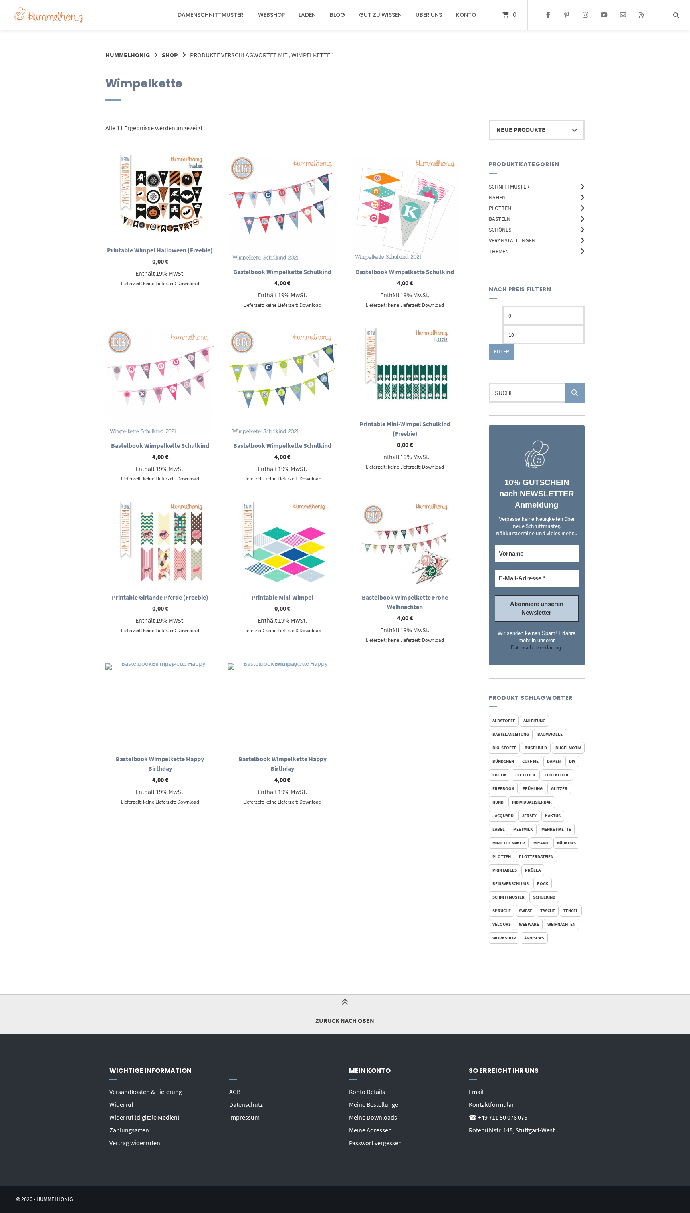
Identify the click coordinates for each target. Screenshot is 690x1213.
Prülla (533, 870)
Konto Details (367, 1092)
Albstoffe (503, 720)
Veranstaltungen (512, 240)
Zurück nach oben (344, 1020)
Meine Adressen (370, 1130)
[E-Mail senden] (622, 15)
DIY (572, 761)
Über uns (429, 15)
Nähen (497, 197)
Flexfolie (525, 775)
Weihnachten (561, 924)
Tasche (547, 910)
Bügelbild (536, 747)
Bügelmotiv (568, 747)
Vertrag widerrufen (134, 1143)
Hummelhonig (127, 55)
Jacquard (503, 815)
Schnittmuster (509, 186)
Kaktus (553, 815)
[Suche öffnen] (676, 15)
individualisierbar (532, 802)
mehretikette (556, 829)
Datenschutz (246, 1104)
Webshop (271, 15)
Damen (554, 761)
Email (476, 1092)
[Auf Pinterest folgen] (566, 15)
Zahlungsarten (129, 1130)
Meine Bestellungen (375, 1104)
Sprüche (501, 910)
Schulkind (544, 897)
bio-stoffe (504, 747)
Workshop (504, 938)
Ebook (499, 775)
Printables (504, 870)
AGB (234, 1092)
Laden (307, 15)
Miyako (541, 843)
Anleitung (534, 720)
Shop (170, 55)
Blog (337, 15)
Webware (529, 924)
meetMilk (523, 829)
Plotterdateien (536, 856)
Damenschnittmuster (211, 15)
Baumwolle (550, 734)
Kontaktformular (491, 1104)
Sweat (525, 910)
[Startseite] (49, 15)
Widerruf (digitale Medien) (144, 1117)
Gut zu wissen (380, 15)
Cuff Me (530, 761)
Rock (542, 883)
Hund (498, 802)
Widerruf (121, 1104)
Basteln (499, 218)
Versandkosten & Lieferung (145, 1092)
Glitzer (559, 788)
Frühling (533, 788)
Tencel (570, 910)
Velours (501, 924)
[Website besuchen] (641, 15)
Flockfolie (557, 775)
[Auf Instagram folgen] (585, 15)
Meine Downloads (373, 1117)
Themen (499, 251)
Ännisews (534, 938)
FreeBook (503, 788)
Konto (466, 15)
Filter (501, 352)
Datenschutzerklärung (536, 648)
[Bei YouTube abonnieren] (604, 15)
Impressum (244, 1117)
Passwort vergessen (375, 1143)
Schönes (500, 229)
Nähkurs (566, 843)
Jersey (529, 815)
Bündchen (503, 761)
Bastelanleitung (510, 734)
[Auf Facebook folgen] (548, 15)
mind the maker (508, 843)
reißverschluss (510, 883)
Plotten (500, 208)
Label (498, 829)
